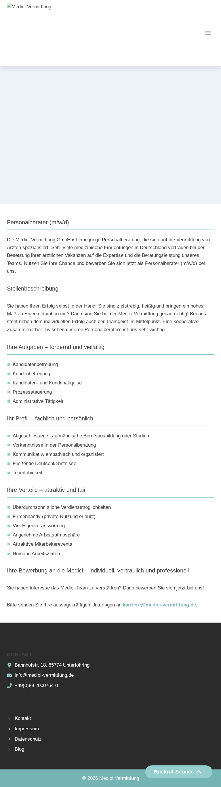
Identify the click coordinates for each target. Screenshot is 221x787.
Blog (19, 749)
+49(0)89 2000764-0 (36, 685)
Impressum (27, 728)
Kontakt (23, 718)
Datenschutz (28, 739)
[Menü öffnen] (208, 33)
